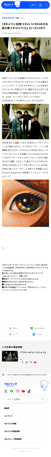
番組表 (6, 408)
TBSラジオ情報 (10, 423)
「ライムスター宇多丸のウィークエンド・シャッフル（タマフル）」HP (24, 288)
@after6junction (26, 281)
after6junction (20, 284)
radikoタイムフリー (10, 276)
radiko (6, 270)
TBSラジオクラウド (32, 273)
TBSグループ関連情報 (12, 439)
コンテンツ (8, 416)
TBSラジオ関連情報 (12, 431)
